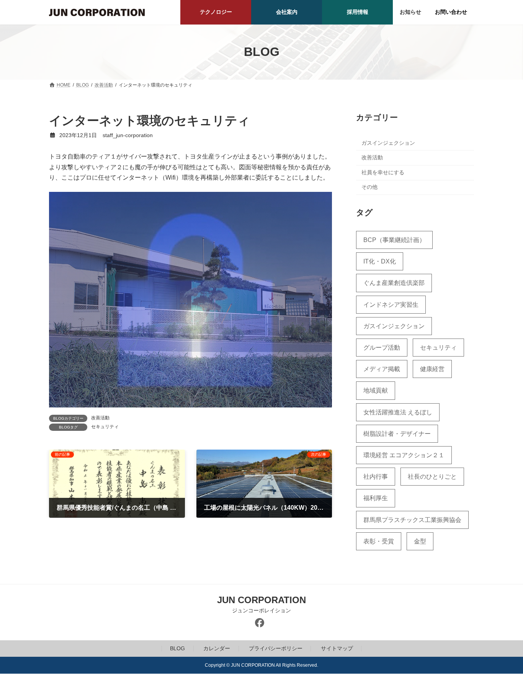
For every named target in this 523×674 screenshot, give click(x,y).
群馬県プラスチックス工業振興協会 (412, 519)
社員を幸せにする (382, 172)
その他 (369, 187)
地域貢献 (375, 390)
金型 (420, 541)
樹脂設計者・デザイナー (397, 433)
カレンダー (216, 648)
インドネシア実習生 (390, 304)
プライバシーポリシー (275, 648)
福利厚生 (375, 498)
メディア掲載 (381, 369)
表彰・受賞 (378, 541)
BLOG (177, 648)
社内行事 (375, 476)
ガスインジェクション (388, 142)
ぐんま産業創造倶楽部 (394, 283)
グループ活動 (381, 347)
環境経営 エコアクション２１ (404, 455)
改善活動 (100, 417)
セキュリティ (105, 426)
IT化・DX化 (379, 261)
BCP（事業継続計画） (394, 240)
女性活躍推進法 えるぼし (397, 412)
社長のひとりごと (432, 476)
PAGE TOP (503, 646)
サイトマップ (337, 648)
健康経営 (432, 369)
